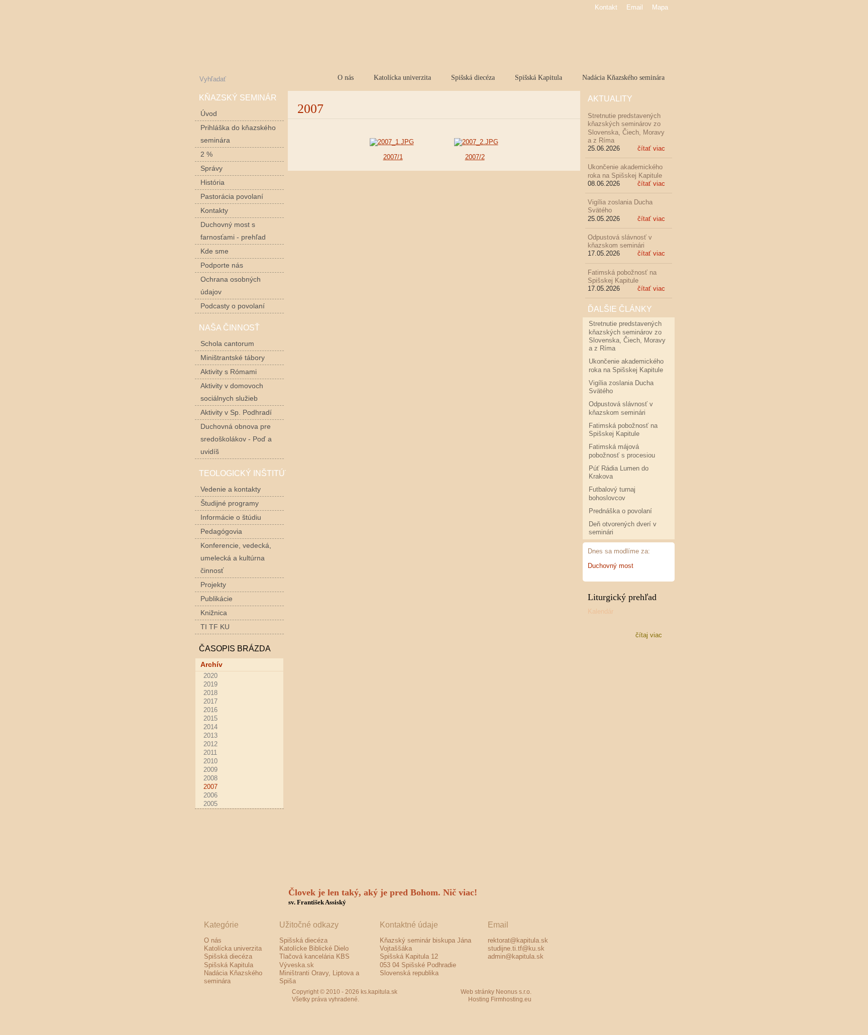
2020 (210, 675)
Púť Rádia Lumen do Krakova (618, 472)
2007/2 (475, 157)
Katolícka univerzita (402, 77)
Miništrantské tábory (232, 358)
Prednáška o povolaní (620, 511)
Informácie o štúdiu (230, 517)
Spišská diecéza (473, 77)
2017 (210, 701)
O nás (346, 77)
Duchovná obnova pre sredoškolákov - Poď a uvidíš (236, 438)
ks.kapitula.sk (305, 37)
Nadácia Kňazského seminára (623, 77)
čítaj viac (648, 635)
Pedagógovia (221, 531)
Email (634, 7)
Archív (211, 664)
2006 (210, 795)
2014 (210, 727)
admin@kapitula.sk (516, 956)
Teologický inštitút (244, 473)
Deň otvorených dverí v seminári (623, 528)
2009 (210, 769)
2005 (210, 804)
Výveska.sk (296, 965)
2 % (206, 154)
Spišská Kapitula (538, 77)
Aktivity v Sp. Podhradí (236, 412)
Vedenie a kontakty (230, 489)
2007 (210, 786)
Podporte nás (221, 265)
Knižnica (213, 613)
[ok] (280, 78)
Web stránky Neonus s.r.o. (496, 991)
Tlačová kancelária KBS (314, 956)
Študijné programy (229, 503)
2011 (210, 752)
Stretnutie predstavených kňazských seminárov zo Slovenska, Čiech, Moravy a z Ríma (626, 128)
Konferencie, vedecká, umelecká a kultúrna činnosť (235, 557)
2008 (210, 778)
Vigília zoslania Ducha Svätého (621, 387)
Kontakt (606, 7)
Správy (211, 168)
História (212, 182)
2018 (210, 693)
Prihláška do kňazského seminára (238, 134)
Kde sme (214, 251)
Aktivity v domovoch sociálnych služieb (231, 392)
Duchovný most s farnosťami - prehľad (233, 230)
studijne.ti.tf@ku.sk (516, 948)
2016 (210, 710)
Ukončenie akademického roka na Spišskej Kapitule (625, 171)
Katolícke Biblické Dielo (314, 948)
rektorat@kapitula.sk (518, 940)
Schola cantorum (227, 343)
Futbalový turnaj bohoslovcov (612, 493)
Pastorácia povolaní (231, 196)
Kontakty (214, 210)
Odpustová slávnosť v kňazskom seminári (620, 241)
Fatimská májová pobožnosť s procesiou (622, 450)
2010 (210, 761)
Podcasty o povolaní (232, 306)
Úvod (208, 113)
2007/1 (393, 157)
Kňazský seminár (238, 97)
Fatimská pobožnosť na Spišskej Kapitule (622, 276)
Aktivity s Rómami (228, 372)
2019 (210, 684)
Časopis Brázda (235, 648)
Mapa (660, 7)
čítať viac (651, 148)
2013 (210, 735)
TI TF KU (215, 627)
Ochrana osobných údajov (230, 285)
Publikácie (216, 599)
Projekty (213, 585)
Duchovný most (610, 565)
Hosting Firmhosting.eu (499, 999)
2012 (210, 744)
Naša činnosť (229, 327)
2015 (210, 718)
